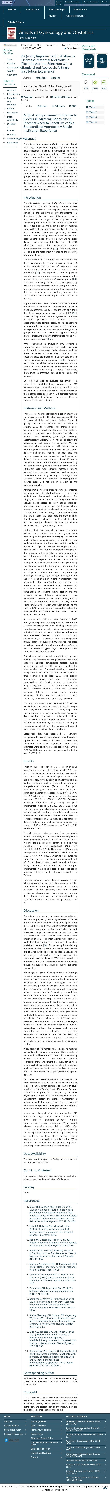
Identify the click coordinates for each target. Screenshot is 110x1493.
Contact (34, 1457)
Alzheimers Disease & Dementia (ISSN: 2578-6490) (83, 1423)
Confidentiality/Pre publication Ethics (44, 1444)
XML (104, 88)
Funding (11, 134)
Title (9, 59)
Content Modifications (41, 1453)
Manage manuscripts (13, 1434)
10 (59, 360)
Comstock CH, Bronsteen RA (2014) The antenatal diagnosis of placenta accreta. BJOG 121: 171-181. (51, 1291)
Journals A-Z (32, 10)
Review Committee (91, 2)
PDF (86, 88)
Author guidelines (38, 1422)
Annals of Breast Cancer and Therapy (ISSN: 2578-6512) (82, 1479)
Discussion (12, 113)
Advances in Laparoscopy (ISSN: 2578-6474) (83, 1442)
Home (13, 10)
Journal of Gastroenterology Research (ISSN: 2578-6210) (82, 1429)
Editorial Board (80, 10)
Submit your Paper (57, 10)
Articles (52, 16)
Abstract (11, 90)
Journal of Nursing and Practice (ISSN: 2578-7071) (83, 1472)
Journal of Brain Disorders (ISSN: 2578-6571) (83, 1466)
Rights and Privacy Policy (42, 1438)
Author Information (75, 16)
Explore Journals (11, 1426)
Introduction (13, 94)
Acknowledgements (17, 139)
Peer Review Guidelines (41, 1430)
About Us (8, 1422)
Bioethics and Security (40, 1449)
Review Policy (37, 1434)
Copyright (12, 75)
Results (10, 109)
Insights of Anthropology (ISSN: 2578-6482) (83, 1449)
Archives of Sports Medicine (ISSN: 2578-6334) (84, 1436)
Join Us (105, 2)
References (12, 143)
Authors (11, 63)
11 (63, 360)
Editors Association (72, 2)
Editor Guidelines (38, 1426)
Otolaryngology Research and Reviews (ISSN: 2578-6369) (83, 1455)
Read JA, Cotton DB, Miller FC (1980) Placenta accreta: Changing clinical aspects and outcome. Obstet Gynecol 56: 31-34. (53, 1242)
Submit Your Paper (12, 1430)
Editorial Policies (15, 22)
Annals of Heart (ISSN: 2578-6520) (81, 1461)
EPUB (95, 88)
